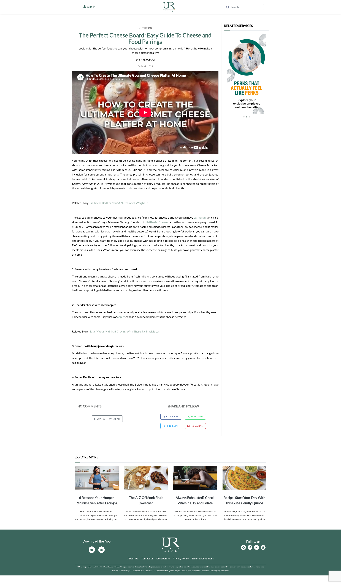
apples (121, 316)
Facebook (172, 416)
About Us (133, 558)
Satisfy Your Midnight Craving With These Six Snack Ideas (125, 331)
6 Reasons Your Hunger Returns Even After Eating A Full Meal (97, 501)
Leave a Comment (107, 418)
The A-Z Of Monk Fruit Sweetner (146, 500)
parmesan (200, 217)
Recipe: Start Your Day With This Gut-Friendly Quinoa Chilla (244, 501)
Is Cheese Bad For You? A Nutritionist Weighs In (119, 203)
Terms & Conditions (203, 558)
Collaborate (163, 558)
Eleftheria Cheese (156, 222)
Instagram (197, 426)
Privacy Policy (181, 558)
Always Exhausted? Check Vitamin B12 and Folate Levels (195, 501)
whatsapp (197, 416)
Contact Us (147, 558)
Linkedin (172, 426)
